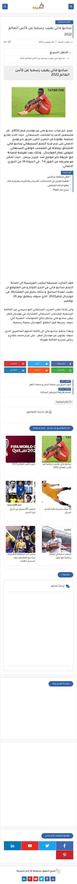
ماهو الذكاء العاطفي (58, 186)
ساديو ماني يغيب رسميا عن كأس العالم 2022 (43, 58)
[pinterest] (64, 854)
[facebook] (64, 845)
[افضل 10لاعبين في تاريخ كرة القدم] (20, 494)
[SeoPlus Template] (58, 871)
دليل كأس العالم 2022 (23, 464)
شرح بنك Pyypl (61, 190)
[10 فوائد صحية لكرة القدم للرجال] (56, 494)
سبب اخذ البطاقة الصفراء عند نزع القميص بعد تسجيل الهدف (21, 558)
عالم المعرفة (23, 871)
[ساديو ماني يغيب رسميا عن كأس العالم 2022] (56, 449)
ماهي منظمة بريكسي (58, 177)
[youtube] (29, 845)
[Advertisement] (38, 239)
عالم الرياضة (64, 22)
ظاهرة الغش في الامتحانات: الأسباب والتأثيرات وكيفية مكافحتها (37, 181)
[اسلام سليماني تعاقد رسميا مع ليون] (56, 539)
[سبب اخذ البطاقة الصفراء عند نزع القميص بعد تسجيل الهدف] (20, 539)
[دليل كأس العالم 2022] (20, 449)
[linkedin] (12, 845)
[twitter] (47, 845)
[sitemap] (52, 878)
